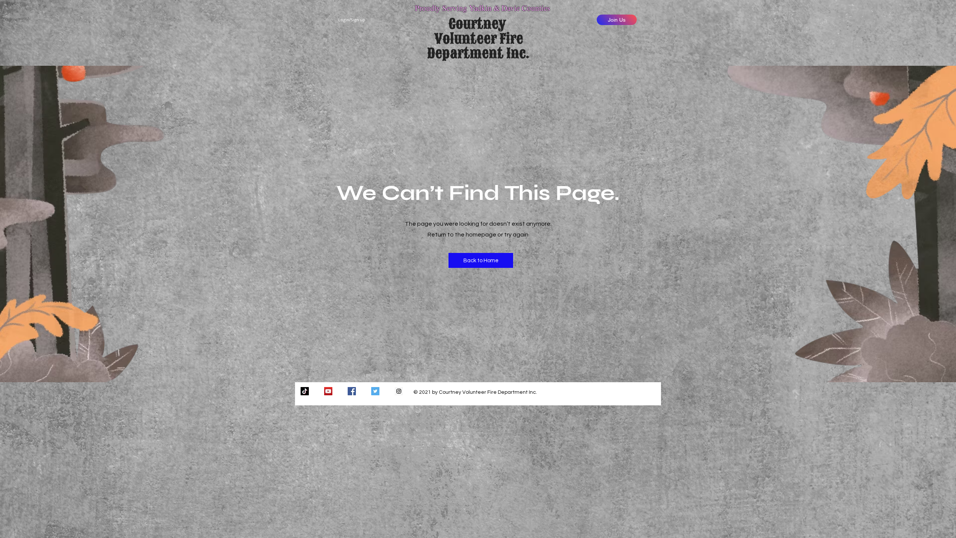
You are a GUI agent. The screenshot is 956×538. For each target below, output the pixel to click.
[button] (480, 260)
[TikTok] (305, 391)
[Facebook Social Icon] (352, 391)
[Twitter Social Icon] (375, 391)
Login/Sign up (351, 19)
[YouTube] (328, 391)
